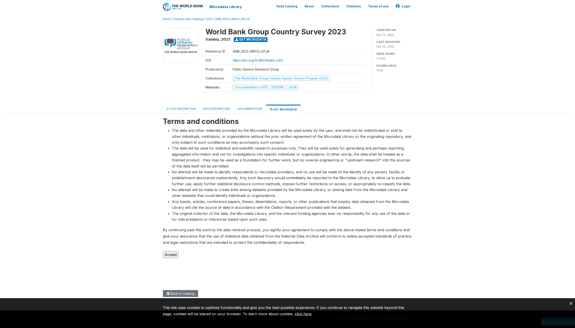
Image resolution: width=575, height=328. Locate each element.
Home (167, 19)
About (309, 6)
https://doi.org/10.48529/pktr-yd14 (258, 60)
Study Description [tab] (181, 108)
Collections (330, 6)
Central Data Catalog (188, 19)
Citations (353, 6)
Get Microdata (252, 39)
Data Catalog (286, 6)
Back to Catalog (182, 293)
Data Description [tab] (216, 108)
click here (303, 314)
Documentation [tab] (249, 108)
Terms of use (378, 6)
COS (209, 19)
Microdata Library (226, 6)
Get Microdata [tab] (284, 109)
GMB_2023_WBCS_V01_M (232, 19)
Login (406, 6)
